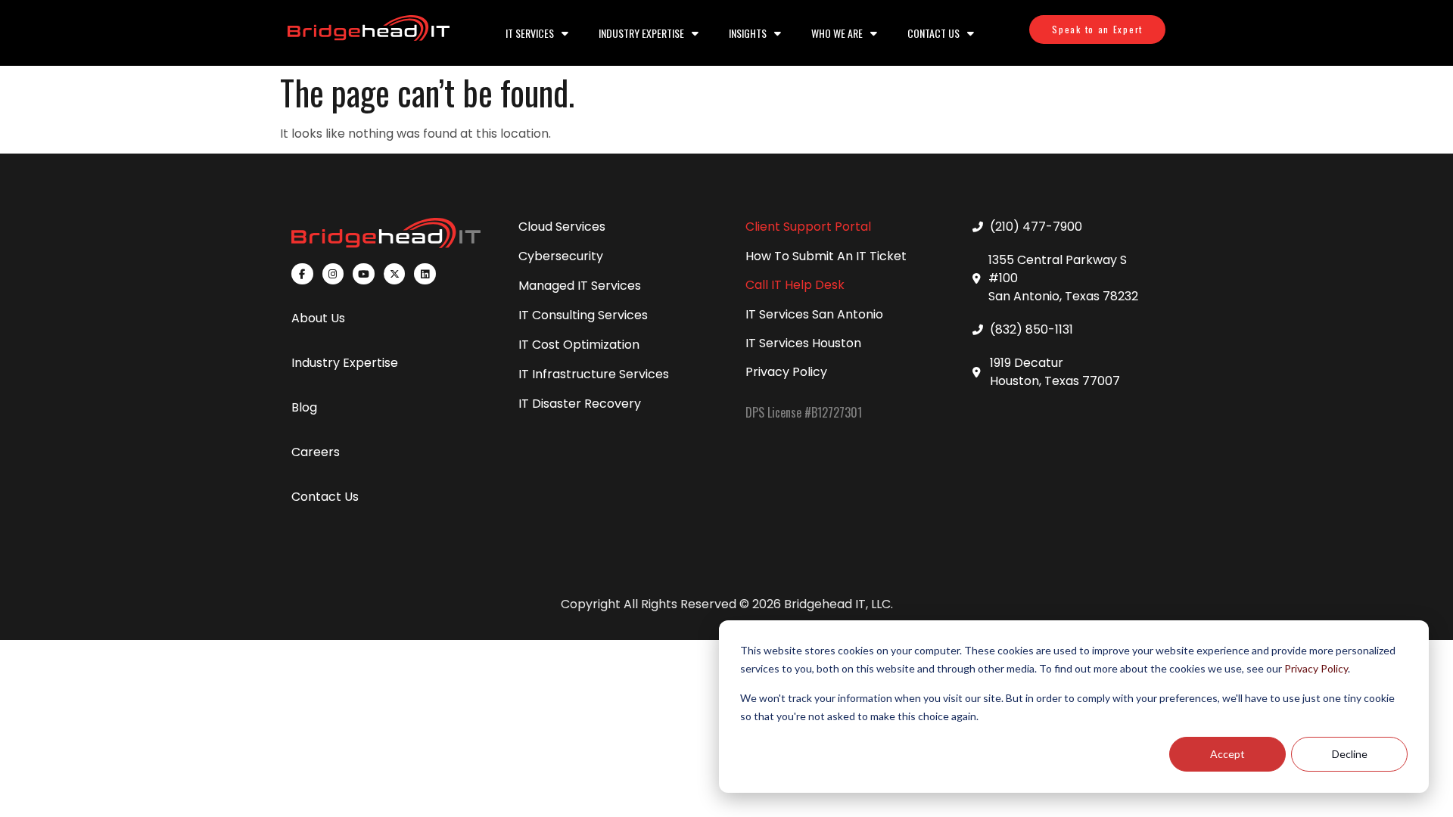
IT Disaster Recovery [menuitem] (579, 403)
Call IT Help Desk (795, 285)
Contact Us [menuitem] (933, 33)
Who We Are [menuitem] (837, 33)
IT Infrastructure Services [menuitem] (593, 374)
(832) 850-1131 (1031, 329)
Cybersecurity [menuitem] (560, 256)
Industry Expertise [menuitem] (641, 33)
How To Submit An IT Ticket (826, 256)
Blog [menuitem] (304, 407)
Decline (1349, 753)
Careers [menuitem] (315, 452)
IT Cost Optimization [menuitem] (578, 344)
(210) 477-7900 (1036, 226)
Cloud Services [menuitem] (561, 226)
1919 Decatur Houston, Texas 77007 (1055, 372)
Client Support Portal (808, 226)
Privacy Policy (1316, 668)
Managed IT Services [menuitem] (579, 285)
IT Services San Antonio (814, 314)
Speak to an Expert (1097, 29)
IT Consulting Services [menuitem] (583, 315)
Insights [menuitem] (748, 33)
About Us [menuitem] (318, 318)
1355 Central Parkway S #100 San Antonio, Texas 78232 (1063, 278)
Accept (1227, 753)
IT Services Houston (803, 343)
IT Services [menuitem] (530, 33)
